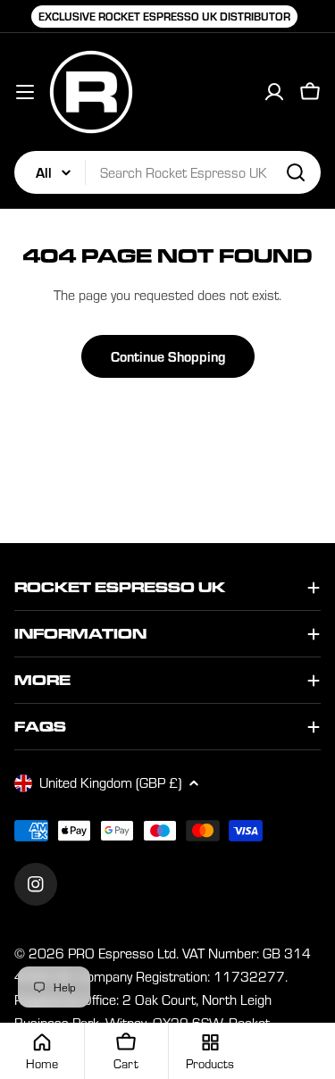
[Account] (274, 92)
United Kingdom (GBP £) (110, 782)
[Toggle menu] (25, 92)
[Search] (295, 172)
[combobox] (167, 172)
